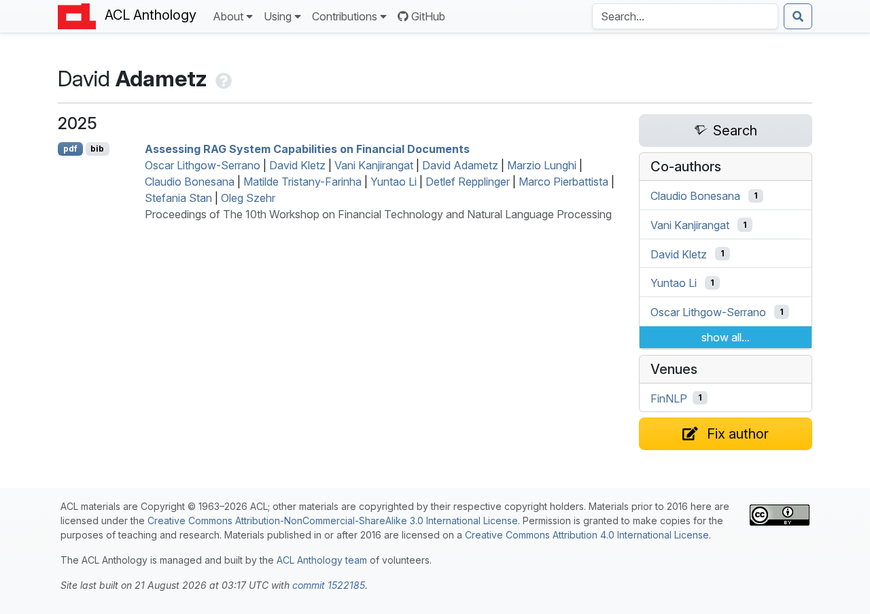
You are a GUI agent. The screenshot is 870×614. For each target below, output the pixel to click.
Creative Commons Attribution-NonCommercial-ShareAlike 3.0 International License (332, 520)
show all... (725, 337)
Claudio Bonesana (189, 181)
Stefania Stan (178, 198)
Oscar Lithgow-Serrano (202, 165)
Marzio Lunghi (541, 165)
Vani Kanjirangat (373, 165)
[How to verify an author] (222, 78)
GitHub (428, 16)
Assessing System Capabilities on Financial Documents (307, 149)
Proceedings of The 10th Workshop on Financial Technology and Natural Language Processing (378, 214)
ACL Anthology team (322, 560)
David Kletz (297, 165)
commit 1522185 (328, 585)
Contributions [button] (344, 16)
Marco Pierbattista (563, 181)
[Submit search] (798, 16)
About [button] (228, 16)
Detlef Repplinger (467, 181)
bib (97, 148)
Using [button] (278, 16)
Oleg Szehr (248, 198)
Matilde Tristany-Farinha (302, 181)
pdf (70, 148)
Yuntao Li (393, 181)
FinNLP (668, 398)
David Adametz (460, 165)
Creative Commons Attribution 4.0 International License (587, 535)
